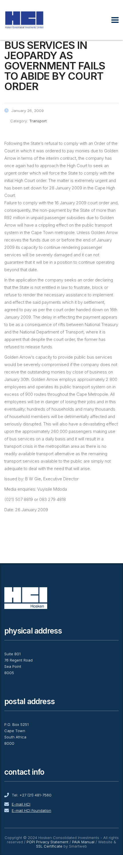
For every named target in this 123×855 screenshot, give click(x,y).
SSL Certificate (49, 846)
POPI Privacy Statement (47, 842)
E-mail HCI (21, 804)
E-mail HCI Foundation (31, 810)
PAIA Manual (83, 842)
